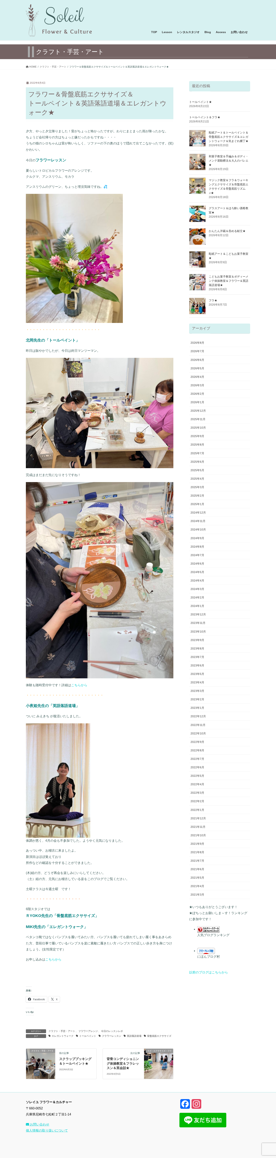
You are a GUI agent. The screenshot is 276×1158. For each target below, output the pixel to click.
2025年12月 (198, 410)
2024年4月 (197, 580)
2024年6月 (197, 563)
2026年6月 (197, 359)
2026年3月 (197, 385)
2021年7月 (197, 860)
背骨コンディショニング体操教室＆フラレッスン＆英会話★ (123, 1063)
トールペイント (87, 1036)
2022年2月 (197, 801)
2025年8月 (197, 444)
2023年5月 (197, 674)
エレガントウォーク (63, 1036)
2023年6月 (197, 665)
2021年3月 (197, 894)
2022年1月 (197, 809)
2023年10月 (198, 631)
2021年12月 (198, 818)
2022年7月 (197, 758)
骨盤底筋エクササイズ (159, 1036)
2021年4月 (197, 886)
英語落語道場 (134, 1036)
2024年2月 (197, 597)
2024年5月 (197, 572)
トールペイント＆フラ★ (204, 117)
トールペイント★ (200, 101)
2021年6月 (197, 869)
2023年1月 (197, 707)
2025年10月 (198, 427)
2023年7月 (197, 657)
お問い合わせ (39, 1124)
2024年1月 (197, 606)
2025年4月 (197, 478)
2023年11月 (198, 622)
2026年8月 (197, 342)
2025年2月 (197, 495)
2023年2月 (197, 699)
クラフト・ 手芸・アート (61, 1031)
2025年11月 (198, 419)
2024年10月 (198, 529)
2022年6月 (197, 767)
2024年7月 (197, 555)
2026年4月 (197, 376)
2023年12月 (198, 614)
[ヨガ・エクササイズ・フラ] (158, 1063)
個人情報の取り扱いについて (47, 1130)
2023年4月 (197, 682)
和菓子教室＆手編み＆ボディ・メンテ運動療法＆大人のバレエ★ (228, 160)
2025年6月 (197, 461)
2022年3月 (197, 792)
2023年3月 (197, 690)
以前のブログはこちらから (208, 972)
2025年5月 (197, 470)
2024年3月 (197, 589)
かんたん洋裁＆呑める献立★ (227, 231)
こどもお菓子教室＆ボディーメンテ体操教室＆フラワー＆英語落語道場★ (228, 281)
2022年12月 (198, 716)
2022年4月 (197, 784)
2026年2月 (197, 393)
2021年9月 (197, 843)
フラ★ (213, 300)
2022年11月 (198, 725)
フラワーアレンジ (88, 1031)
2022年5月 (197, 775)
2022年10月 (198, 733)
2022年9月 (197, 741)
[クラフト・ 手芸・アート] (40, 1063)
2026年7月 (197, 351)
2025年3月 (197, 487)
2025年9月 (197, 436)
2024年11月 (198, 521)
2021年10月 (198, 835)
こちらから (81, 685)
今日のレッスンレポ (112, 1031)
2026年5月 (197, 368)
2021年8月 (197, 852)
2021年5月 (197, 877)
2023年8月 (197, 648)
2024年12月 (198, 512)
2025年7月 (197, 453)
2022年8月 (197, 750)
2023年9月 (197, 640)
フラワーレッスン (111, 1036)
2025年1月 (197, 504)
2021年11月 (198, 826)
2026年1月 (197, 402)
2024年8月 (197, 546)
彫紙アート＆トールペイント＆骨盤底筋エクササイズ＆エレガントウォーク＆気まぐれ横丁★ (228, 137)
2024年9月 (197, 538)
